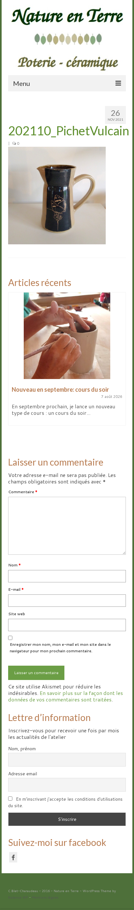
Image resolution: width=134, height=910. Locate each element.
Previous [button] (14, 369)
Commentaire (22, 492)
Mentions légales (45, 897)
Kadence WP (18, 897)
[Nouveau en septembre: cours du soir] (67, 335)
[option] (67, 362)
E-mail (16, 589)
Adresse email (22, 773)
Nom (14, 565)
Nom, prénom (22, 748)
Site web (16, 614)
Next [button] (120, 369)
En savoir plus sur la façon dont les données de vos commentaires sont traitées (65, 696)
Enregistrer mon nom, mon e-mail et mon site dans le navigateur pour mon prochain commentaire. (60, 648)
